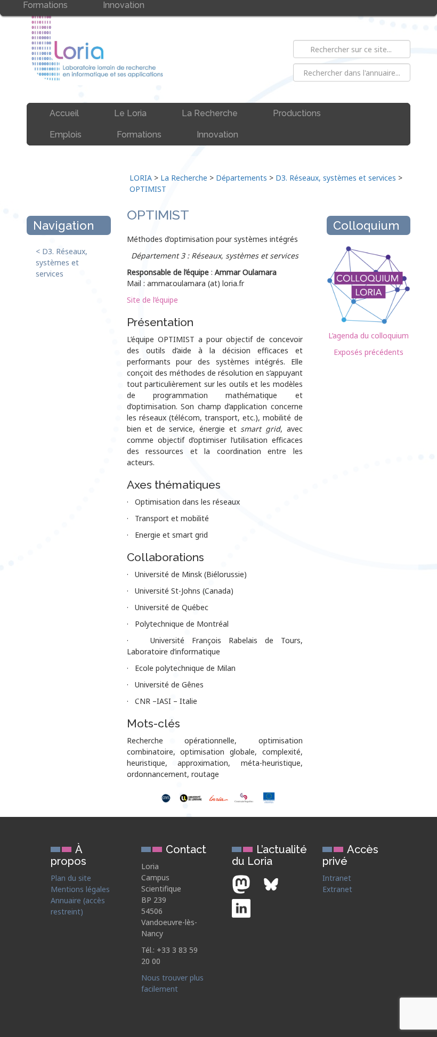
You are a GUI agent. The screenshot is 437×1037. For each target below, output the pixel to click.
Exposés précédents (368, 352)
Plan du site (71, 878)
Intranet (336, 878)
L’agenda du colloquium (368, 335)
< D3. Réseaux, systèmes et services (61, 262)
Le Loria (130, 113)
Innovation (217, 134)
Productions (297, 113)
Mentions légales (80, 889)
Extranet (337, 889)
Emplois (66, 134)
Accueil (64, 113)
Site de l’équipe (152, 300)
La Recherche (210, 113)
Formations (139, 134)
